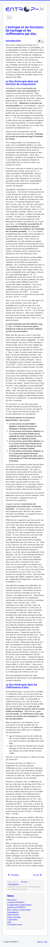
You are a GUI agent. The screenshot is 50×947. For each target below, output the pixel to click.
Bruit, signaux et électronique (19, 909)
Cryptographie (12, 912)
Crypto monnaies (14, 917)
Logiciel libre (12, 919)
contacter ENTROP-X (15, 902)
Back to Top (42, 941)
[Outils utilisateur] (40, 41)
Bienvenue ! (12, 900)
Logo (9, 922)
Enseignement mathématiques (19, 905)
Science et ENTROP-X (16, 907)
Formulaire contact (14, 924)
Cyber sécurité (13, 914)
